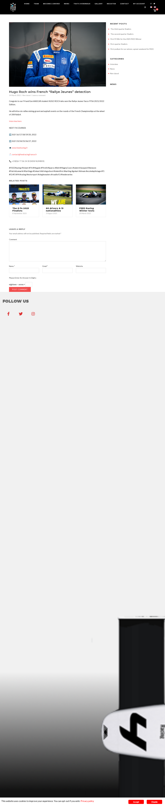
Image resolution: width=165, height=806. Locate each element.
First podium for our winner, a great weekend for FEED (132, 49)
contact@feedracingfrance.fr (24, 154)
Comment (13, 239)
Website (79, 266)
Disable (154, 802)
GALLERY (99, 4)
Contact (124, 4)
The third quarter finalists (120, 29)
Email (45, 266)
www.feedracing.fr (20, 148)
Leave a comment (39, 95)
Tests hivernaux (82, 4)
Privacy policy (87, 801)
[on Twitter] (21, 314)
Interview (114, 64)
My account (139, 4)
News (112, 69)
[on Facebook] (8, 314)
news (66, 4)
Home (27, 4)
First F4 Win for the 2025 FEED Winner (125, 39)
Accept (136, 802)
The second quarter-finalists (122, 34)
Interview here (15, 121)
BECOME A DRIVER (51, 4)
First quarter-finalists (118, 44)
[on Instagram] (33, 314)
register (111, 4)
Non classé (27, 95)
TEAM (36, 4)
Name (12, 266)
